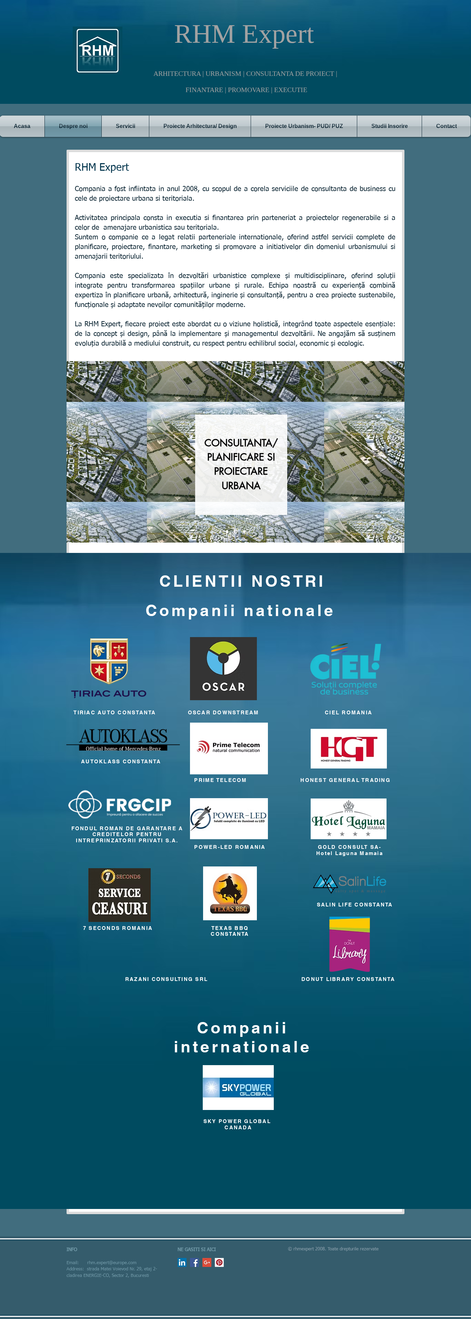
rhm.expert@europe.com (112, 1263)
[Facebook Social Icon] (194, 1262)
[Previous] (76, 451)
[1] (227, 531)
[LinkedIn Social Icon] (182, 1262)
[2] (236, 532)
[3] (244, 531)
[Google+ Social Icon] (206, 1262)
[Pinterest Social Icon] (219, 1262)
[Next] (395, 451)
